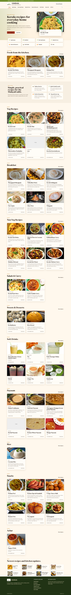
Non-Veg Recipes (21, 7)
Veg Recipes (14, 7)
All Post (51, 7)
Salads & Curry (27, 7)
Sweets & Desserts (35, 7)
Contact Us (47, 7)
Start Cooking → (11, 32)
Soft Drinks (42, 7)
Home (10, 7)
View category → (61, 110)
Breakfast (36, 583)
